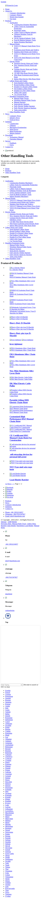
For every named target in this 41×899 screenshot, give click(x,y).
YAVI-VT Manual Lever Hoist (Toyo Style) (25, 206)
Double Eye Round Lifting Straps (25, 87)
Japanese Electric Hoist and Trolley (26, 63)
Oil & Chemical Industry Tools (24, 38)
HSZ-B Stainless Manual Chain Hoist (23, 277)
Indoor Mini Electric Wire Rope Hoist (27, 79)
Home (7, 9)
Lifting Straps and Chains (18, 81)
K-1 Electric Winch (16, 270)
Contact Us (9, 147)
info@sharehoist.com (12, 561)
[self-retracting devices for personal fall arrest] (23, 446)
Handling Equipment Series (19, 96)
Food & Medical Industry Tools (25, 40)
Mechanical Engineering (18, 127)
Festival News (14, 120)
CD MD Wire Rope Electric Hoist (26, 73)
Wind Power (14, 129)
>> (14, 484)
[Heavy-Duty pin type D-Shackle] (22, 327)
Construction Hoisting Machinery (25, 25)
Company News (15, 116)
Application (14, 23)
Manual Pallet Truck (19, 524)
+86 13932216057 (11, 544)
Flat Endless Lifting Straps (23, 89)
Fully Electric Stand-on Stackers (25, 108)
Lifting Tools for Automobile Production (24, 185)
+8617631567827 (11, 577)
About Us (8, 11)
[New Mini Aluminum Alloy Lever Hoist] (23, 363)
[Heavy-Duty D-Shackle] (19, 317)
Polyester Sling (6, 524)
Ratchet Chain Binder (8, 526)
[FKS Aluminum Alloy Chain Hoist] (22, 348)
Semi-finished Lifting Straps (23, 83)
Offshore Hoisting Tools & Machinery (23, 191)
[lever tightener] (15, 340)
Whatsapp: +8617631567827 (15, 514)
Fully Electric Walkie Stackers (24, 106)
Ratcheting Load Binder (25, 526)
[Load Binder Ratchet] (18, 474)
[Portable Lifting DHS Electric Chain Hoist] (23, 392)
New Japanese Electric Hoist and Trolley (24, 216)
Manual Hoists (15, 44)
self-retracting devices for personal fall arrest (21, 455)
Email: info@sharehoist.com (15, 516)
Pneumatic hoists (20, 30)
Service (7, 141)
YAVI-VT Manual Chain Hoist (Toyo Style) (25, 200)
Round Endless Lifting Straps (24, 85)
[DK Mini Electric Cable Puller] (21, 377)
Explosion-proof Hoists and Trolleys (26, 50)
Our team (13, 19)
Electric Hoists (15, 61)
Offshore (13, 125)
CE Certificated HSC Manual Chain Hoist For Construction (21, 437)
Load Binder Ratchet (19, 480)
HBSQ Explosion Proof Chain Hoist (22, 304)
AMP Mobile (12, 522)
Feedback (13, 143)
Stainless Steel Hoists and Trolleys (26, 52)
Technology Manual (17, 137)
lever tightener (16, 344)
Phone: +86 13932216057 (14, 512)
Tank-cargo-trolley (20, 110)
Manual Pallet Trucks (21, 98)
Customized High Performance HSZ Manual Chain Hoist (22, 418)
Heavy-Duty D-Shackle (20, 323)
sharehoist (8, 594)
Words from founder (17, 17)
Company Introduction (17, 13)
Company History (16, 15)
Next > (10, 484)
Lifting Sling (31, 524)
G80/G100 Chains (20, 92)
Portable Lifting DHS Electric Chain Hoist (19, 401)
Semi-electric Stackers (21, 104)
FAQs (12, 145)
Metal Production (16, 131)
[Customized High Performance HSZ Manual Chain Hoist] (23, 408)
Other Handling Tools (17, 112)
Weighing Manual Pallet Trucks (25, 100)
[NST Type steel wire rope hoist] (21, 461)
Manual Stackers (19, 102)
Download (9, 135)
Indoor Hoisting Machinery (23, 42)
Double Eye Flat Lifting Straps (24, 91)
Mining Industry (15, 133)
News (7, 114)
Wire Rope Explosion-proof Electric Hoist (24, 224)
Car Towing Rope (20, 94)
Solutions (8, 122)
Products (8, 21)
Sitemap (3, 522)
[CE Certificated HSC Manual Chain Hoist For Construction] (23, 427)
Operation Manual (16, 139)
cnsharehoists (9, 610)
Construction (14, 124)
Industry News (15, 118)
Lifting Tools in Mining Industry (25, 32)
